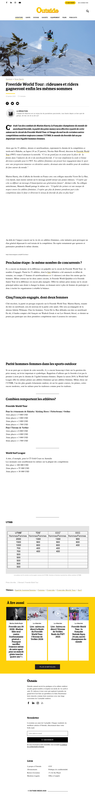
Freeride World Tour (66, 590)
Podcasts (73, 17)
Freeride (51, 590)
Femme (41, 590)
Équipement (55, 17)
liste (49, 272)
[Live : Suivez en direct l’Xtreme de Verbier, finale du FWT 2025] (58, 613)
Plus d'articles (47, 667)
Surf (80, 590)
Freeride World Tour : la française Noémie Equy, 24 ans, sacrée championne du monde (78, 634)
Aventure (19, 17)
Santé (28, 17)
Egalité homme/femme (25, 590)
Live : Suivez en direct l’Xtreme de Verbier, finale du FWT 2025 (58, 632)
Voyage (36, 17)
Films (64, 17)
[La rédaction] (10, 117)
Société (45, 17)
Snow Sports (19, 79)
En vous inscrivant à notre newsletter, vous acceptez (47, 746)
